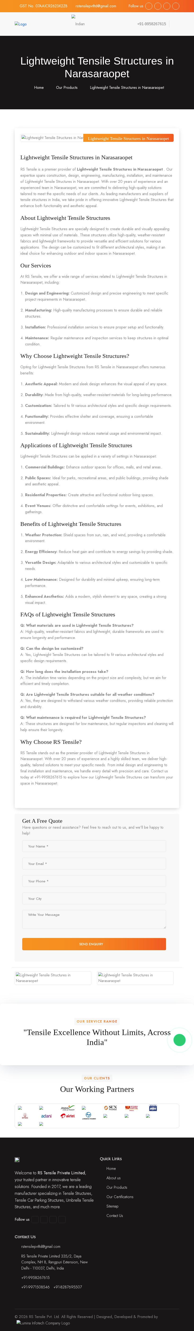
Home (38, 87)
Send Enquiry (91, 944)
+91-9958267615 (35, 1277)
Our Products (67, 87)
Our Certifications (119, 1197)
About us (113, 1178)
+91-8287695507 (67, 1287)
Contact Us (114, 1215)
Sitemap (112, 1206)
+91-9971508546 (35, 1287)
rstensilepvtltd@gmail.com (96, 6)
